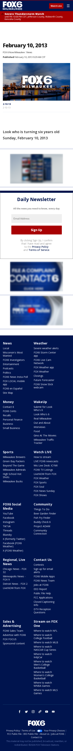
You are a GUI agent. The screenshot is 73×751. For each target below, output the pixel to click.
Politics (7, 372)
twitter (26, 711)
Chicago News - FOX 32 (14, 570)
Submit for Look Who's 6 (43, 408)
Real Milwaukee (43, 418)
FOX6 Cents (9, 411)
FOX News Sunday (44, 491)
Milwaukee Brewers (14, 457)
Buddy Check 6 (42, 522)
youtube (46, 711)
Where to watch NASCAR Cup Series (45, 648)
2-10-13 (7, 104)
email (53, 711)
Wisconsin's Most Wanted (13, 354)
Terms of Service (39, 250)
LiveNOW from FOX (45, 474)
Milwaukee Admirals (14, 469)
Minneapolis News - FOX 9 (14, 578)
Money (8, 402)
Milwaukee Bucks (13, 481)
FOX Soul (39, 486)
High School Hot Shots (12, 475)
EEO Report (40, 589)
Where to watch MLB (46, 642)
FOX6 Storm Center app (45, 354)
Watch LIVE (43, 452)
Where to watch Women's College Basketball (44, 675)
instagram (33, 711)
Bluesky (7, 534)
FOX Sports (40, 482)
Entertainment (11, 364)
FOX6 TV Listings (43, 469)
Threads (7, 530)
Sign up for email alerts (43, 570)
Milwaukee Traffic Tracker (44, 441)
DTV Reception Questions (42, 610)
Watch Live (56, 6)
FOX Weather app (44, 367)
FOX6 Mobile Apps (44, 576)
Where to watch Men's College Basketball (43, 664)
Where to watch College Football (43, 636)
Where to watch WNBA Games (43, 684)
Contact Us (43, 560)
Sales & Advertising (12, 623)
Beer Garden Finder (45, 513)
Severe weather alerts (46, 348)
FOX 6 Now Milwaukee (14, 52)
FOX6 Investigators (14, 360)
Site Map (8, 392)
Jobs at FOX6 (41, 584)
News (29, 52)
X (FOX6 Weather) (13, 550)
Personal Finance (13, 419)
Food (37, 431)
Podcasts (8, 368)
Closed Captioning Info (44, 603)
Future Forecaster (44, 380)
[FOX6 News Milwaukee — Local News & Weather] (13, 5)
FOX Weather (41, 371)
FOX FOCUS (9, 639)
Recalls (7, 415)
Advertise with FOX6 (14, 635)
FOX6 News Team (44, 580)
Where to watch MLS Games (46, 691)
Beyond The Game (13, 465)
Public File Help (42, 593)
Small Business (11, 428)
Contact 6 (8, 407)
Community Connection (40, 532)
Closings (38, 375)
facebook (20, 711)
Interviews (39, 427)
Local (6, 348)
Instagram (9, 522)
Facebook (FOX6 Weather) (12, 544)
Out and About (42, 422)
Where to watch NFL (45, 630)
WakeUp (40, 402)
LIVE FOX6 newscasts (46, 461)
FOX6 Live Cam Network (42, 361)
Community (43, 504)
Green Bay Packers (14, 461)
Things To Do (41, 509)
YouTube (8, 513)
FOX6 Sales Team (13, 630)
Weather (40, 343)
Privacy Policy (40, 246)
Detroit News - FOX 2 (15, 583)
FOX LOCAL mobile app (14, 382)
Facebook (8, 517)
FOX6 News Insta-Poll (15, 377)
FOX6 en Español (12, 388)
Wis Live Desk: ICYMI (46, 465)
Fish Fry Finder (42, 517)
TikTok (7, 526)
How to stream (42, 457)
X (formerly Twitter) (14, 539)
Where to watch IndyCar (43, 655)
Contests (39, 564)
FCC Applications (43, 597)
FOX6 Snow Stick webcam (43, 386)
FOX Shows (40, 495)
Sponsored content (14, 643)
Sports (8, 452)
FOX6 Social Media (12, 506)
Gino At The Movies (45, 435)
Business (8, 423)
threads (40, 711)
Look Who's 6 (41, 414)
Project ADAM (42, 526)
